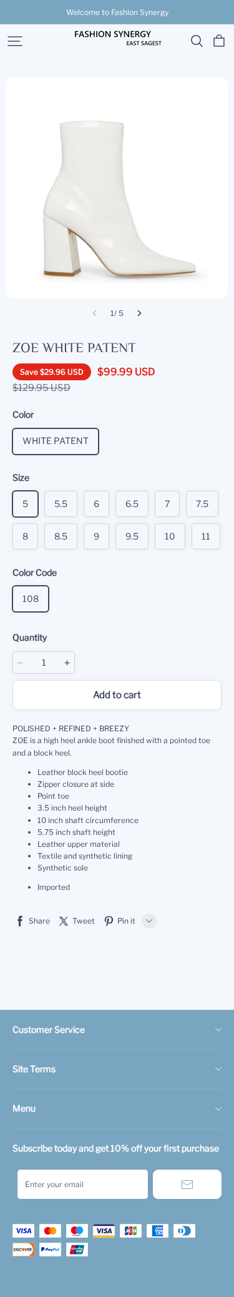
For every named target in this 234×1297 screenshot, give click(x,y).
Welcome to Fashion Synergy (117, 12)
